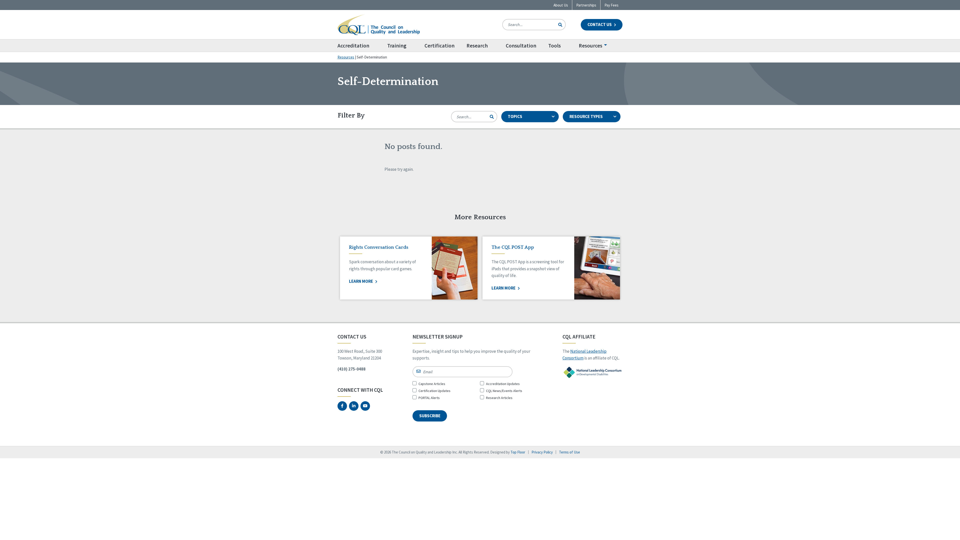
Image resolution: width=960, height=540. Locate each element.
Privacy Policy (542, 452)
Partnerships (586, 5)
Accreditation (353, 45)
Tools (554, 45)
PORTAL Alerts (429, 398)
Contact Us (600, 24)
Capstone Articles (431, 384)
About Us (561, 5)
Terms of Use (569, 452)
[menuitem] (359, 46)
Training (396, 45)
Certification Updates (434, 390)
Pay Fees (611, 5)
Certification (439, 45)
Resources (590, 45)
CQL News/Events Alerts (504, 390)
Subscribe (429, 415)
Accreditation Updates (503, 384)
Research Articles (499, 398)
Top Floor (517, 452)
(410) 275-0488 (352, 369)
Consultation (521, 45)
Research (477, 45)
